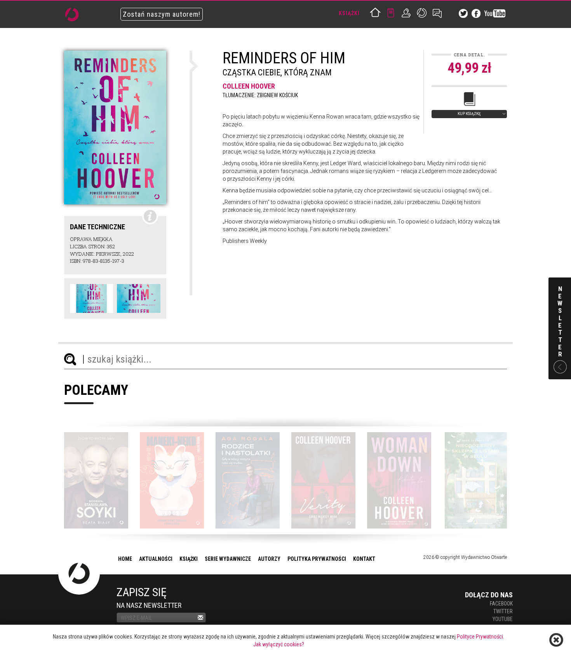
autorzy (269, 559)
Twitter (503, 611)
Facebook (501, 603)
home (125, 559)
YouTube (503, 619)
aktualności (155, 559)
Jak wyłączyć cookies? (278, 644)
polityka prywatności (316, 559)
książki (188, 559)
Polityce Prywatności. (480, 636)
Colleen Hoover (249, 86)
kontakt (364, 559)
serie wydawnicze (228, 559)
